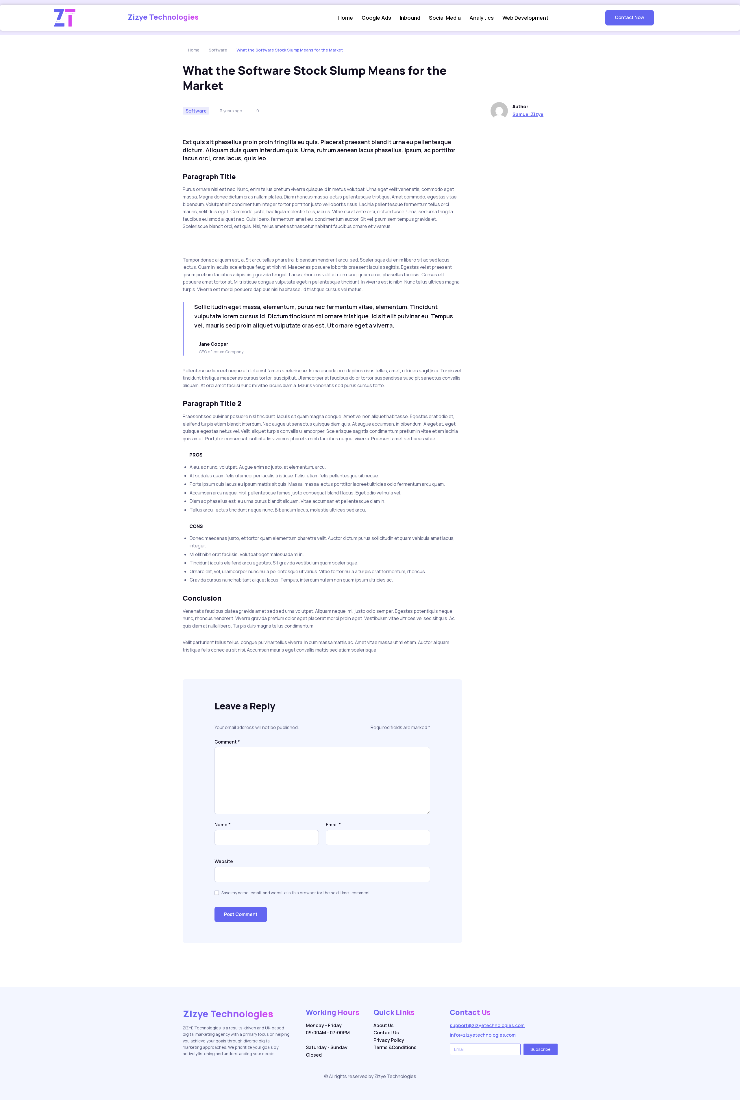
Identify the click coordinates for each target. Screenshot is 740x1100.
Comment (227, 742)
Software (218, 50)
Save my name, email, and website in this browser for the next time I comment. (296, 892)
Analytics (481, 17)
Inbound (410, 17)
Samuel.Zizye (528, 114)
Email (333, 824)
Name (222, 824)
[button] (629, 17)
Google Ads (376, 17)
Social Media (445, 17)
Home (345, 17)
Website (223, 861)
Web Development (525, 17)
